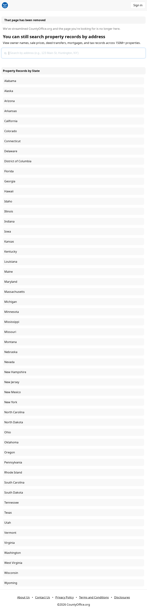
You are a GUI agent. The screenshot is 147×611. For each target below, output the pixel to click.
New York (10, 402)
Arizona (9, 101)
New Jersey (11, 382)
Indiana (9, 221)
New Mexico (12, 392)
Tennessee (11, 503)
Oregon (9, 452)
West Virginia (13, 563)
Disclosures (122, 597)
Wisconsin (11, 573)
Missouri (10, 332)
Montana (10, 342)
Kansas (9, 241)
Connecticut (12, 141)
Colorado (10, 131)
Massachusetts (14, 292)
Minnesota (11, 312)
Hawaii (8, 191)
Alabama (10, 81)
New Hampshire (15, 372)
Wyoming (10, 583)
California (10, 121)
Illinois (8, 211)
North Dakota (13, 422)
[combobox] (73, 53)
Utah (7, 523)
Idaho (8, 201)
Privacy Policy (64, 597)
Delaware (10, 151)
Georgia (9, 181)
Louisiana (10, 262)
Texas (8, 513)
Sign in (138, 5)
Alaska (8, 91)
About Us (23, 597)
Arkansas (10, 111)
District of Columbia (17, 161)
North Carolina (14, 412)
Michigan (10, 302)
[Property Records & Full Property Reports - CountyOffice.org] (5, 5)
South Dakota (13, 492)
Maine (8, 272)
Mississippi (11, 322)
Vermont (10, 533)
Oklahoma (11, 442)
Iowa (7, 231)
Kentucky (10, 252)
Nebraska (10, 352)
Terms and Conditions (94, 597)
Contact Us (42, 597)
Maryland (10, 282)
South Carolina (14, 482)
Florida (9, 171)
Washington (12, 553)
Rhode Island (13, 472)
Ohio (7, 432)
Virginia (9, 543)
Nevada (9, 362)
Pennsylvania (13, 462)
